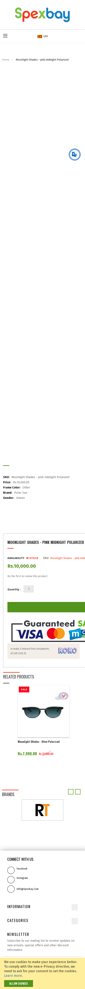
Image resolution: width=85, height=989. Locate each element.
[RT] (42, 810)
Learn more (13, 976)
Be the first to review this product (27, 576)
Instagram (22, 878)
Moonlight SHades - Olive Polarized (39, 741)
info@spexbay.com (28, 889)
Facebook (22, 868)
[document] (42, 973)
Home (5, 59)
